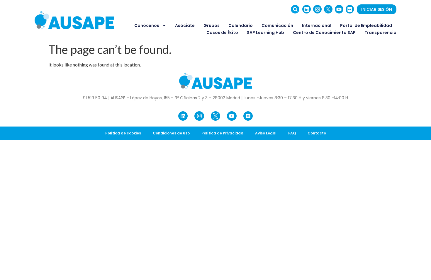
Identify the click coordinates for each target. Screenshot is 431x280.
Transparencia (380, 32)
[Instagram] (317, 9)
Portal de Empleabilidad (366, 25)
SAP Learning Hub (265, 32)
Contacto (317, 133)
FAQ (292, 133)
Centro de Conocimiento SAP (324, 32)
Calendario (240, 25)
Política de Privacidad (222, 133)
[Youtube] (339, 9)
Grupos (211, 25)
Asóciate (185, 25)
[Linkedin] (306, 9)
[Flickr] (350, 9)
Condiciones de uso (171, 133)
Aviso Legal (265, 133)
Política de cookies (123, 133)
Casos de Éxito (222, 32)
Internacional (316, 25)
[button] (295, 9)
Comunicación (277, 25)
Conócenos (146, 25)
